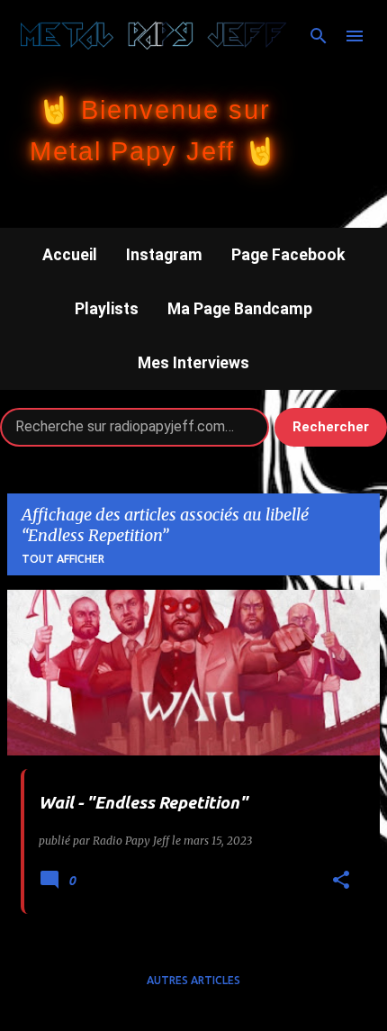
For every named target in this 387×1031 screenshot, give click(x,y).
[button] (341, 881)
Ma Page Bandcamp (239, 309)
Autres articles (193, 980)
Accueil (69, 255)
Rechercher (330, 427)
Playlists (107, 309)
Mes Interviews (193, 363)
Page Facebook (288, 255)
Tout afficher (63, 559)
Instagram (164, 255)
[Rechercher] (318, 36)
